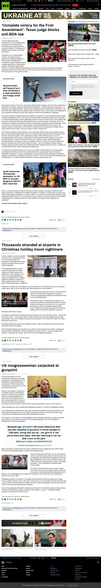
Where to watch (54, 570)
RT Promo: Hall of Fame (81, 572)
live (75, 5)
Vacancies (77, 579)
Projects (96, 8)
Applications (53, 568)
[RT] (29, 1)
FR (14, 1)
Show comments (34, 236)
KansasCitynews (10, 211)
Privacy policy (78, 568)
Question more (19, 5)
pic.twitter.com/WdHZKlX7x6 (37, 441)
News (3, 566)
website (26, 491)
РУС (9, 1)
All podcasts (96, 179)
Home (4, 21)
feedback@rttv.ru (7, 230)
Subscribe (76, 93)
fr (15, 558)
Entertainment (82, 8)
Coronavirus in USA (8, 344)
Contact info (78, 574)
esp (6, 558)
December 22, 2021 (45, 445)
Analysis (67, 8)
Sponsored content (55, 574)
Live (51, 566)
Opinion (74, 8)
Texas (3, 223)
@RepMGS (27, 427)
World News (33, 8)
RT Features (60, 8)
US (7, 223)
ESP (6, 1)
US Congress (6, 503)
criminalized (30, 150)
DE (12, 1)
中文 (20, 1)
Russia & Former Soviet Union (20, 8)
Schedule (52, 572)
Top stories (71, 22)
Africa (52, 8)
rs (17, 558)
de (12, 558)
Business (41, 8)
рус (9, 558)
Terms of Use (78, 566)
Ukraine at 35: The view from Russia (79, 123)
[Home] (6, 6)
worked (41, 481)
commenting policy (18, 228)
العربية (3, 1)
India (47, 8)
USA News (8, 21)
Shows (90, 8)
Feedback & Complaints (81, 577)
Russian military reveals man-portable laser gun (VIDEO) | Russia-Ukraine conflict (52, 5)
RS (17, 1)
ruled (8, 68)
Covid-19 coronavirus (22, 344)
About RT (77, 570)
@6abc (19, 441)
